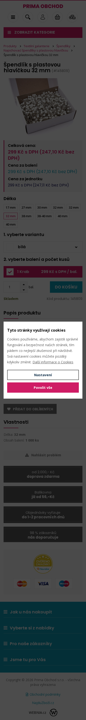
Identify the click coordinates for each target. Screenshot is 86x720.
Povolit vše (43, 387)
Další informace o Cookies (52, 362)
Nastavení (43, 375)
